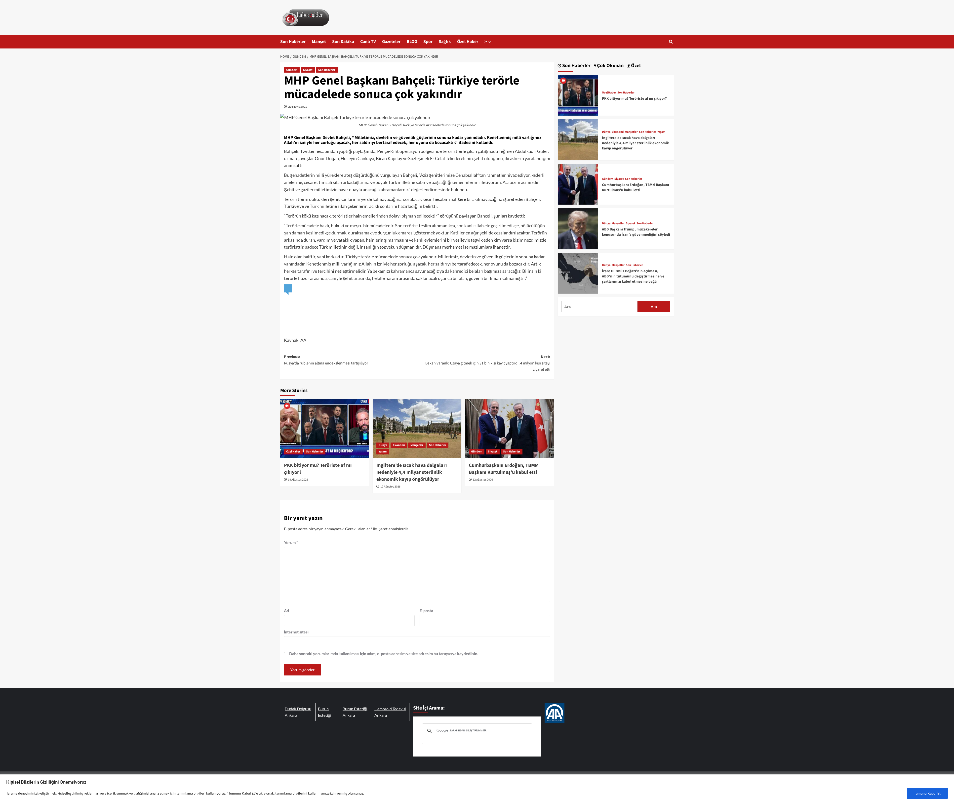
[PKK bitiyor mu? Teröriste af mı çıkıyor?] (324, 428)
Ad (286, 610)
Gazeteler (391, 42)
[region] (477, 788)
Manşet (319, 42)
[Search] (671, 41)
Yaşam (383, 451)
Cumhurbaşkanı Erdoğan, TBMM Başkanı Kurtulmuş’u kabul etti (504, 469)
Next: (487, 363)
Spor (428, 42)
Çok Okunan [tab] (610, 65)
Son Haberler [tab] (576, 65)
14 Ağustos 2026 (298, 480)
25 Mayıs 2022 (297, 106)
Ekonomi (399, 445)
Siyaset (308, 70)
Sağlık (445, 42)
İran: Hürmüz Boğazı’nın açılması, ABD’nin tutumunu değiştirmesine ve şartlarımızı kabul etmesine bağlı (633, 276)
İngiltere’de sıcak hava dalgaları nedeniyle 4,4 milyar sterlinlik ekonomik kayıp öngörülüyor (411, 472)
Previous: (326, 360)
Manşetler (416, 445)
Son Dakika (343, 42)
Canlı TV (368, 42)
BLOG (412, 42)
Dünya (383, 445)
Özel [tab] (635, 65)
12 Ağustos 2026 (390, 487)
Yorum (291, 542)
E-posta (426, 610)
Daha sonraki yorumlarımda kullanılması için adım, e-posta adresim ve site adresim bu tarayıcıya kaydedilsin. (383, 653)
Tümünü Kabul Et (927, 793)
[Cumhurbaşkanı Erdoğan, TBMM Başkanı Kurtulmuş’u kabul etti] (509, 428)
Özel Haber (467, 42)
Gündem (291, 70)
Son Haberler (293, 42)
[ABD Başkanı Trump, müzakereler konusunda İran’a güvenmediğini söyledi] (578, 228)
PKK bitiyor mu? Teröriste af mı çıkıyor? (634, 98)
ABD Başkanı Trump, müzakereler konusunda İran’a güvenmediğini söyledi (636, 232)
